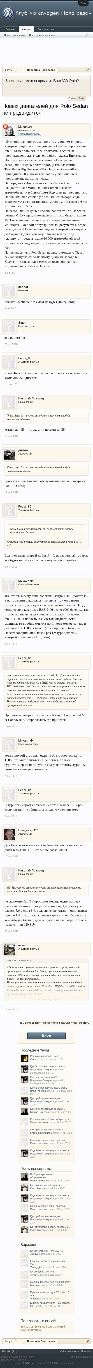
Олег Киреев (37, 1188)
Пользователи (45, 29)
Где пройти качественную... (46, 1098)
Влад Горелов (38, 1090)
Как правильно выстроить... (46, 1185)
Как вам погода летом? (43, 1077)
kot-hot (23, 287)
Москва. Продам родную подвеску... (51, 1282)
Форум (26, 29)
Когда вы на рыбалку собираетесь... (51, 1119)
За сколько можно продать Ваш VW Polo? (42, 80)
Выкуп (81, 98)
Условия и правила (81, 1356)
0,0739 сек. (29, 1363)
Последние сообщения (42, 35)
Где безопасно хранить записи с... (49, 1066)
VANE (33, 1298)
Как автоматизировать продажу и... (50, 1226)
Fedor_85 (24, 358)
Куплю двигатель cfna (42, 1271)
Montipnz (35, 1285)
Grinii (33, 1059)
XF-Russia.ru (19, 1360)
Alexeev (34, 1274)
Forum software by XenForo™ (18, 1356)
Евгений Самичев (40, 1133)
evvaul (22, 945)
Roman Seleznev (39, 1112)
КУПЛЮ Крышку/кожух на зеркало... (50, 1302)
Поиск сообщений (14, 35)
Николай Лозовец (31, 398)
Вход (83, 3)
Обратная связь (69, 1351)
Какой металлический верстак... (48, 1140)
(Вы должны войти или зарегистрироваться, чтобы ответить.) (55, 1022)
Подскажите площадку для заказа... (50, 1150)
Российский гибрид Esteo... (45, 1056)
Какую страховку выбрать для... (48, 1087)
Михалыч (25, 126)
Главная (10, 29)
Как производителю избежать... (48, 1129)
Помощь (86, 1351)
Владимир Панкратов (42, 1069)
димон (23, 450)
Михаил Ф (25, 581)
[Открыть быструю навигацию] (87, 69)
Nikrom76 (35, 1306)
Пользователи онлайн (39, 1321)
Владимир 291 (28, 830)
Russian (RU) (9, 1351)
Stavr (22, 322)
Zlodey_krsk (37, 1267)
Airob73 (34, 1253)
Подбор (72, 98)
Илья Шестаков (39, 1122)
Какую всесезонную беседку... (47, 1108)
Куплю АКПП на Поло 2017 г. (46, 1250)
